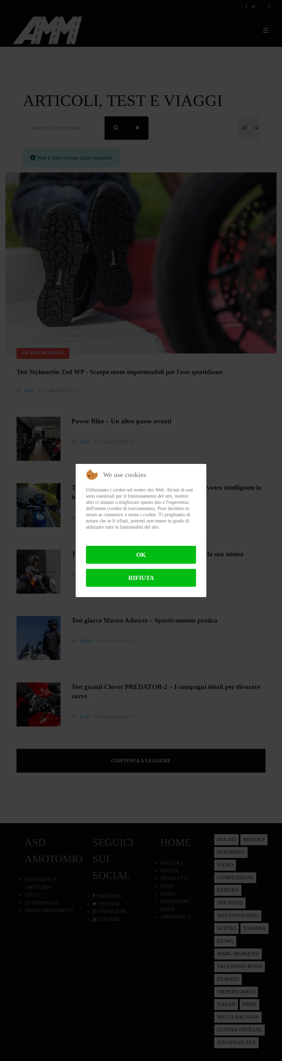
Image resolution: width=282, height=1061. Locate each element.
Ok (141, 554)
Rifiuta (141, 577)
